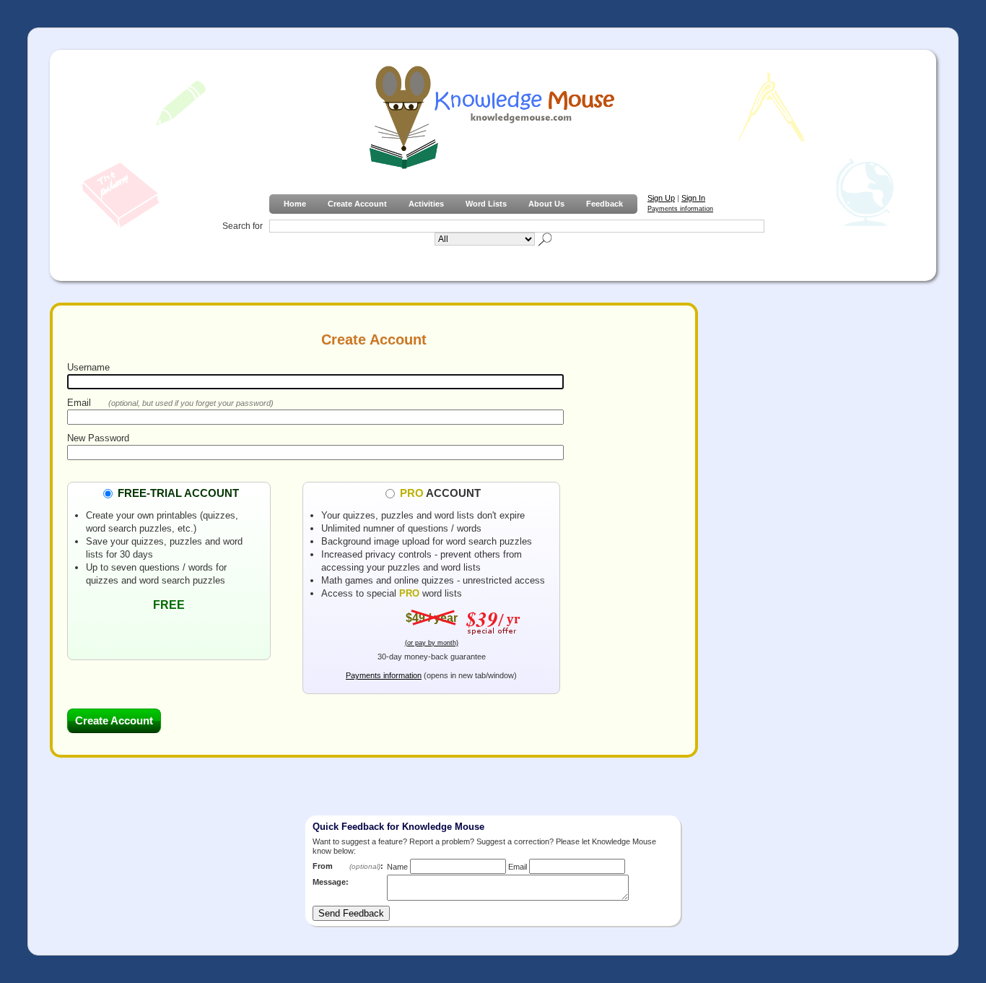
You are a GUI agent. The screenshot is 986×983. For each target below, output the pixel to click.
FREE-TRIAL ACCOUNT (178, 492)
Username (88, 367)
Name (397, 866)
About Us (546, 203)
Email (79, 402)
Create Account (357, 203)
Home (295, 203)
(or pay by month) (431, 642)
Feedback (604, 203)
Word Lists (486, 203)
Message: (331, 882)
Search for (242, 226)
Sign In (693, 198)
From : (348, 866)
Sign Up (661, 198)
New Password (98, 438)
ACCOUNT (440, 492)
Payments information (680, 208)
